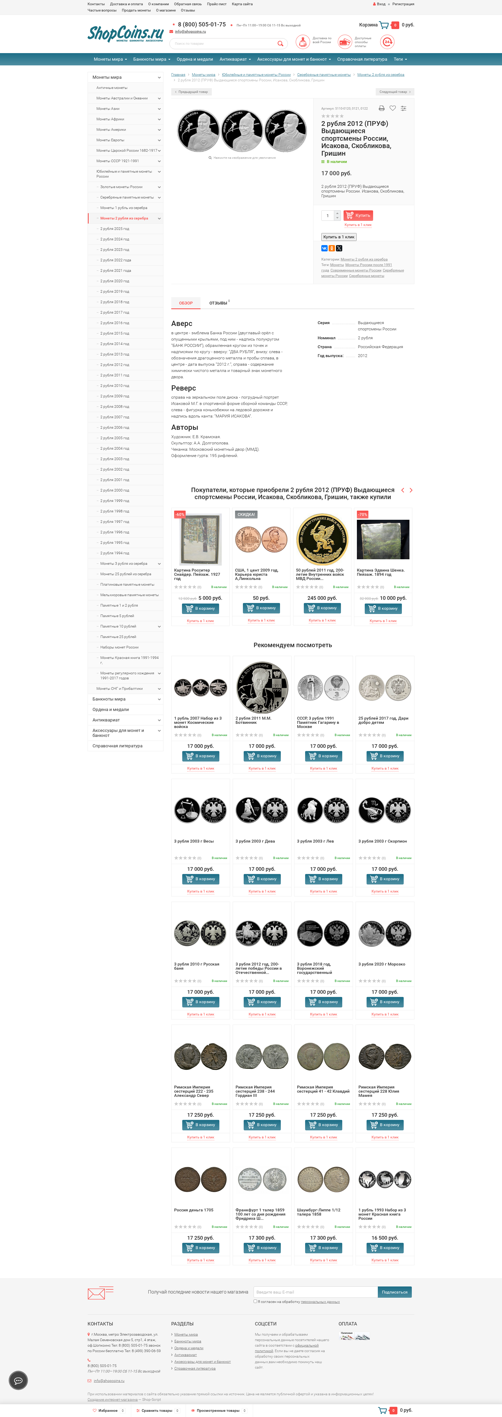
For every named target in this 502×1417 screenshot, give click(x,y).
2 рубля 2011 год (114, 375)
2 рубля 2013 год (114, 354)
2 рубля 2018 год (114, 302)
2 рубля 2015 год (114, 333)
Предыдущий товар (193, 92)
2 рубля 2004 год (114, 448)
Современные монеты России (355, 270)
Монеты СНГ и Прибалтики (119, 688)
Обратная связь (188, 4)
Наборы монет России (119, 647)
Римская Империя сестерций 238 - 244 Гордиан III (255, 1091)
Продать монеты (136, 10)
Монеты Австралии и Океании (122, 98)
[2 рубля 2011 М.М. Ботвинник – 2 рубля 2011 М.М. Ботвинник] (262, 687)
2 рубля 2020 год (114, 281)
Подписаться (395, 1292)
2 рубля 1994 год (114, 553)
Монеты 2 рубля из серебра (124, 218)
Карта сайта (242, 4)
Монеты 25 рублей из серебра (125, 574)
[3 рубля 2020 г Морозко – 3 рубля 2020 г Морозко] (385, 933)
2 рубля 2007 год (114, 417)
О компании (158, 4)
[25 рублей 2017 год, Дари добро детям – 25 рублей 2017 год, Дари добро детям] (385, 687)
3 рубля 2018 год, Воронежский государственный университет (314, 970)
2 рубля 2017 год (114, 312)
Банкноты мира (149, 59)
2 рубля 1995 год (114, 542)
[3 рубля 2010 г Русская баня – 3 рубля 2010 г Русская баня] (200, 933)
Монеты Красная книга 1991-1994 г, (129, 660)
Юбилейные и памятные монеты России (124, 173)
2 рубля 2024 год (114, 239)
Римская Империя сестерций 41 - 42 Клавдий (323, 1089)
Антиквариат (233, 59)
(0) (199, 587)
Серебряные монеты (366, 276)
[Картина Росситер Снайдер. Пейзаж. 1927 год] (200, 539)
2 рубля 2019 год (114, 291)
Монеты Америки (111, 129)
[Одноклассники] (332, 248)
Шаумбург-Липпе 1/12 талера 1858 (318, 1212)
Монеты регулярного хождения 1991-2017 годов (127, 675)
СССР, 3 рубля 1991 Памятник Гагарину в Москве (318, 722)
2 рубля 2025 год (114, 229)
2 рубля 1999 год (114, 501)
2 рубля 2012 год (114, 365)
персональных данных (320, 1302)
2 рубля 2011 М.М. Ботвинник (253, 720)
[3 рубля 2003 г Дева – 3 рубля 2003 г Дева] (262, 810)
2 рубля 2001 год (114, 480)
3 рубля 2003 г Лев (315, 841)
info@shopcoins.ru (190, 31)
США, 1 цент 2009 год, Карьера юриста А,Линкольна (256, 574)
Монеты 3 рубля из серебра (123, 563)
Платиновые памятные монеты (127, 584)
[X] (339, 248)
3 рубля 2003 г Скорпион (382, 841)
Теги (398, 59)
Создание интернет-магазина (113, 1399)
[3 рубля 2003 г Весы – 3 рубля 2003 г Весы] (200, 810)
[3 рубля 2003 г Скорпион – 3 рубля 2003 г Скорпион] (385, 810)
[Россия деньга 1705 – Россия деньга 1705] (200, 1179)
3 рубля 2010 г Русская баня (196, 966)
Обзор (186, 303)
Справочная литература (362, 59)
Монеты (337, 265)
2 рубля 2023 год (114, 249)
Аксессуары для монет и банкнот (292, 59)
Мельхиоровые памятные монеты (129, 595)
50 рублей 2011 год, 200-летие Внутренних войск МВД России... (320, 574)
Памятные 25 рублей (118, 637)
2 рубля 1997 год (114, 522)
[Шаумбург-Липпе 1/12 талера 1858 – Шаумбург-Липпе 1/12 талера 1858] (323, 1179)
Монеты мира (108, 59)
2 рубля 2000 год (114, 490)
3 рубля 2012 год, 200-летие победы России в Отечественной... (259, 968)
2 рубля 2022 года (115, 260)
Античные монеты (112, 88)
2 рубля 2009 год (114, 396)
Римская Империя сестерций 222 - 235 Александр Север (193, 1091)
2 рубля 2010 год (114, 385)
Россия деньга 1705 (193, 1209)
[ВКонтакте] (324, 248)
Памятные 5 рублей (117, 616)
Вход (381, 4)
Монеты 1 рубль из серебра (123, 208)
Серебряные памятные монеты (127, 197)
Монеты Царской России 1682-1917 (126, 150)
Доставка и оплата (126, 4)
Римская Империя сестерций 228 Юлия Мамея (378, 1091)
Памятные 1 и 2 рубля (119, 605)
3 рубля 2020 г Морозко (381, 964)
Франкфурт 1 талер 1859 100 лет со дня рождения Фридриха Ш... (261, 1214)
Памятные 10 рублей (118, 626)
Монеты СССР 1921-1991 (117, 161)
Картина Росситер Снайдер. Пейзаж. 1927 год (197, 574)
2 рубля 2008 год (114, 406)
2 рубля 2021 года (115, 270)
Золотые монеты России (121, 187)
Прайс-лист (217, 4)
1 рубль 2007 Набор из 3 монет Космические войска (198, 722)
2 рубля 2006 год (114, 427)
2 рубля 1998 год (114, 511)
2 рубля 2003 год (114, 459)
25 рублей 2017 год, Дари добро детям (383, 720)
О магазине (166, 10)
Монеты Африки (110, 119)
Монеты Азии (107, 108)
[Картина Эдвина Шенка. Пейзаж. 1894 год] (383, 539)
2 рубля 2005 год (114, 438)
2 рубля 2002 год (114, 469)
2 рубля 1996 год (114, 532)
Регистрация (403, 4)
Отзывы (188, 10)
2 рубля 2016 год (114, 323)
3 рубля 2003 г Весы (194, 841)
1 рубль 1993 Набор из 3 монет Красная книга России (382, 1214)
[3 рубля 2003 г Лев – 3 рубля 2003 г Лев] (323, 810)
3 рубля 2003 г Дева (255, 841)
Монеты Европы (110, 140)
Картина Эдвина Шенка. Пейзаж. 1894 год (381, 572)
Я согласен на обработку (298, 1302)
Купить (363, 215)
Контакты (96, 4)
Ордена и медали (195, 59)
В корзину (205, 608)
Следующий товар (394, 92)
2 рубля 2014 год (114, 344)
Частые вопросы (102, 10)
